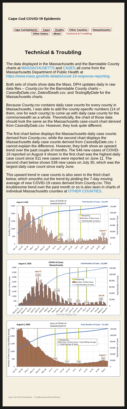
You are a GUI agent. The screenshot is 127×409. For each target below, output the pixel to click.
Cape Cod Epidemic (25, 30)
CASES (69, 68)
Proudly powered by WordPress (47, 397)
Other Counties (78, 30)
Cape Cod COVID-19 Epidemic (34, 19)
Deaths (59, 30)
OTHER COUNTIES (84, 191)
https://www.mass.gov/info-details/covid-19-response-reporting (58, 76)
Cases (46, 30)
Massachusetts (101, 30)
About (57, 33)
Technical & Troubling (79, 33)
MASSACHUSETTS (38, 68)
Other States (40, 33)
